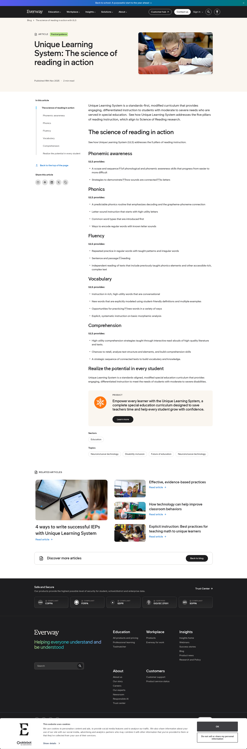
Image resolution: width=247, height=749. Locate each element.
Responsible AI (121, 698)
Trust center (119, 703)
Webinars (184, 642)
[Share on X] (58, 182)
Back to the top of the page (54, 165)
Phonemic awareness (54, 115)
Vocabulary (48, 138)
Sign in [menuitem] (196, 11)
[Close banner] (243, 3)
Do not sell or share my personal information (217, 737)
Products (151, 638)
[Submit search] (80, 666)
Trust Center (202, 588)
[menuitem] (160, 12)
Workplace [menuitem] (72, 11)
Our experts (119, 690)
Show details (49, 743)
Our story (118, 681)
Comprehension (51, 146)
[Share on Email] (38, 182)
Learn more (123, 419)
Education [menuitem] (53, 11)
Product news (186, 655)
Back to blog (197, 558)
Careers (117, 685)
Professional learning (124, 642)
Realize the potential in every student (61, 153)
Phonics (47, 123)
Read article (44, 540)
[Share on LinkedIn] (52, 182)
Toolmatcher (119, 646)
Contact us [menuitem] (182, 11)
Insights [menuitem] (89, 11)
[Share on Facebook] (45, 182)
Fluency (47, 130)
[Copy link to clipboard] (65, 182)
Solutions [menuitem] (106, 11)
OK (217, 726)
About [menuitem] (122, 11)
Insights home (186, 638)
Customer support (155, 677)
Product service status (158, 681)
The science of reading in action (58, 107)
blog (29, 20)
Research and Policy (190, 659)
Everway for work (155, 642)
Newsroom (118, 694)
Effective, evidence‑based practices (177, 482)
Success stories (187, 646)
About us (117, 677)
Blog (181, 651)
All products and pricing (125, 638)
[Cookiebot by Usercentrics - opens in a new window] (24, 743)
